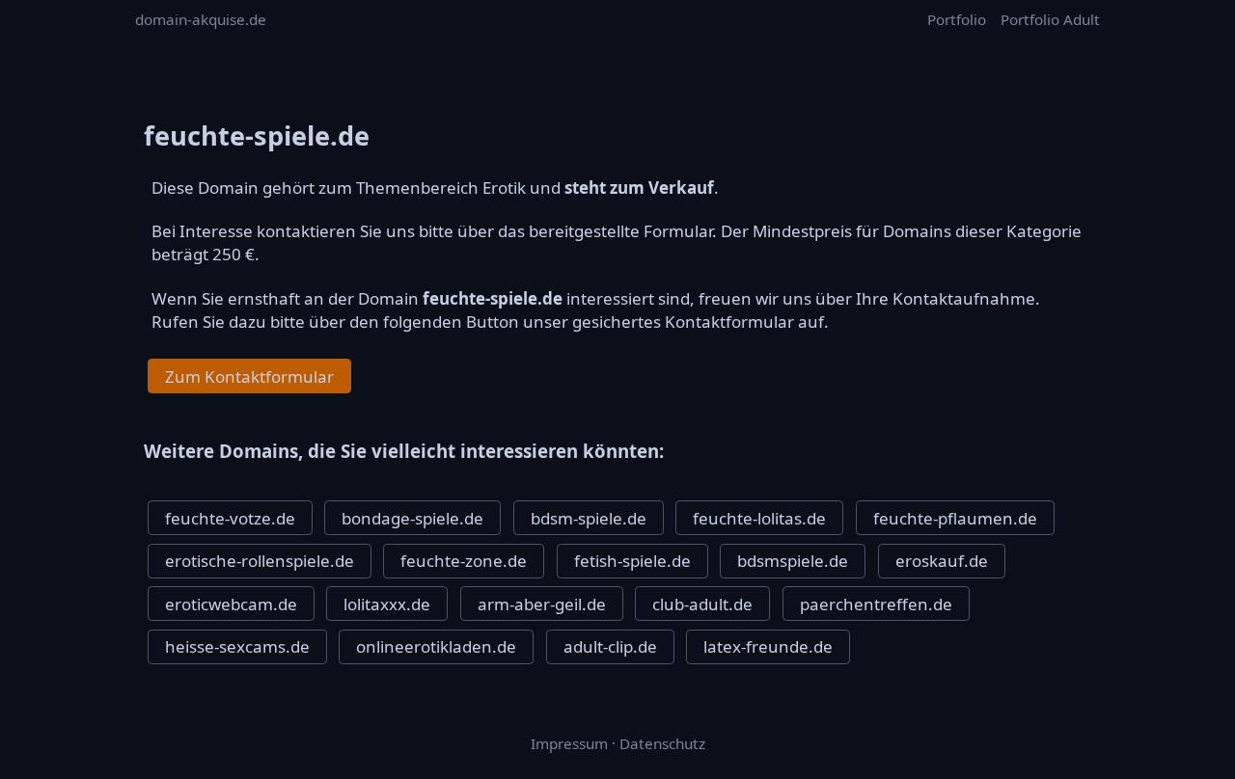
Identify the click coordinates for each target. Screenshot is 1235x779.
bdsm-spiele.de (588, 518)
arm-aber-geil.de (542, 604)
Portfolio (956, 19)
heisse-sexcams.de (237, 646)
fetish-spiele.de (632, 561)
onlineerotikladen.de (436, 646)
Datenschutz (662, 743)
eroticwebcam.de (231, 604)
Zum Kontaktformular (249, 376)
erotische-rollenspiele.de (259, 561)
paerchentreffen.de (876, 604)
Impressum (569, 743)
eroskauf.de (941, 561)
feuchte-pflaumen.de (955, 518)
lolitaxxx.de (386, 604)
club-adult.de (702, 604)
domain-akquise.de (200, 19)
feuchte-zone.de (463, 561)
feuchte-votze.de (230, 518)
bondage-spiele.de (412, 518)
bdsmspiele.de (792, 561)
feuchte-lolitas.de (759, 518)
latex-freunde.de (768, 646)
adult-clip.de (610, 646)
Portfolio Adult (1050, 19)
